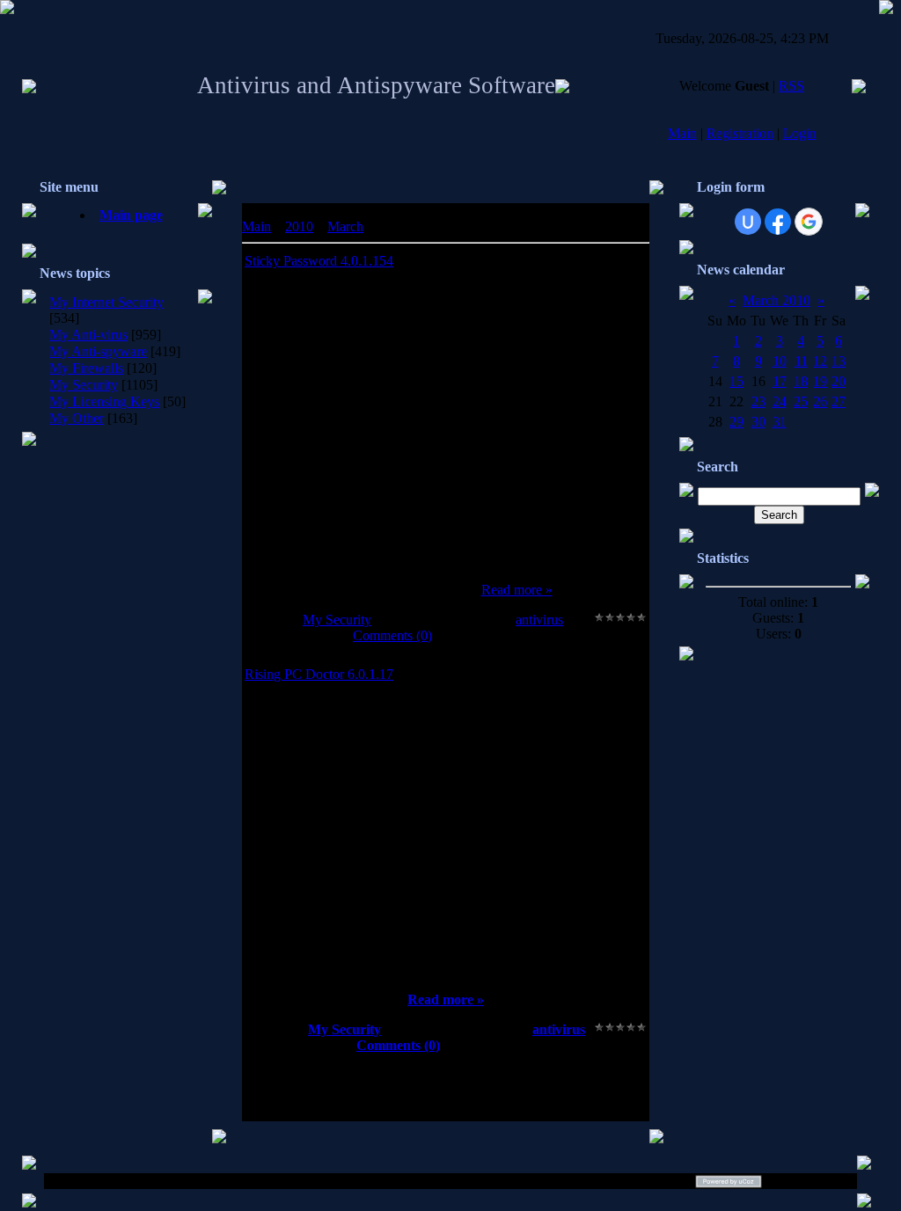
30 (758, 421)
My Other (76, 418)
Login (800, 133)
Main (682, 133)
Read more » (517, 589)
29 (736, 421)
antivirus (539, 619)
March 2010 (776, 300)
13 (838, 361)
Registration (740, 133)
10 (780, 361)
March (345, 226)
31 (780, 421)
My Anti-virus (88, 334)
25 (801, 401)
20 (838, 381)
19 (820, 381)
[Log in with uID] (748, 221)
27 (838, 401)
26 (820, 401)
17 (780, 381)
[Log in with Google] (809, 222)
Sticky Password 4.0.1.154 (319, 260)
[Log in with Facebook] (778, 221)
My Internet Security (106, 302)
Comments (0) (392, 635)
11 (801, 361)
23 (758, 401)
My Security (83, 384)
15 (736, 381)
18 (801, 381)
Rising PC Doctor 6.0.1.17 (319, 674)
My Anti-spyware (98, 351)
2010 (299, 226)
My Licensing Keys (104, 401)
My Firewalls (86, 368)
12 (820, 361)
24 (780, 401)
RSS (791, 85)
